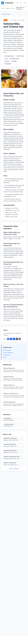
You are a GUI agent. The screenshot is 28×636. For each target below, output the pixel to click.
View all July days (14, 468)
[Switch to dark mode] (21, 3)
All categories (6, 354)
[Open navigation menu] (25, 2)
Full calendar (8, 350)
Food (13, 8)
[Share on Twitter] (8, 339)
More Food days (9, 352)
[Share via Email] (17, 339)
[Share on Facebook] (11, 339)
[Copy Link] (20, 339)
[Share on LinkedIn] (14, 339)
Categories (8, 8)
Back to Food (6, 14)
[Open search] (17, 2)
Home (2, 8)
